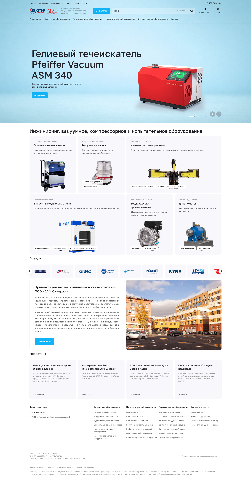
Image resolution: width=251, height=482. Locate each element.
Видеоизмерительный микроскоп (141, 437)
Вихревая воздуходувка (169, 412)
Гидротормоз (132, 412)
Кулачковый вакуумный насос (172, 437)
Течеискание (197, 412)
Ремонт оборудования (201, 416)
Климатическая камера (137, 420)
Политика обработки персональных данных (200, 456)
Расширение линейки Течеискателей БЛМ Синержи (99, 367)
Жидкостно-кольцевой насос (172, 429)
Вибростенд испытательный (139, 429)
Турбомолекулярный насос (106, 420)
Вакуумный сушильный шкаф (139, 425)
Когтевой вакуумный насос (171, 416)
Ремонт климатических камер (204, 420)
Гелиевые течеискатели (49, 145)
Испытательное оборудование (141, 407)
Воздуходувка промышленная (172, 433)
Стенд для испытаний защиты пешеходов (195, 367)
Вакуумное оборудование (107, 407)
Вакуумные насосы (94, 145)
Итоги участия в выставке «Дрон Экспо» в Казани (52, 367)
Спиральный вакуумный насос (108, 425)
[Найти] (191, 11)
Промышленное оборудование (174, 407)
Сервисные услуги (200, 407)
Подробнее (39, 95)
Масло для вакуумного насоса (204, 425)
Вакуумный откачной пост (106, 416)
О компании (44, 341)
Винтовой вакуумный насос (171, 420)
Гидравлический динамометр (139, 433)
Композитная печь (134, 416)
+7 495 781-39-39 (213, 3)
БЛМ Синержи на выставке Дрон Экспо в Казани (149, 367)
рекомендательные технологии (80, 467)
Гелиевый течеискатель (105, 412)
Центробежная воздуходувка (172, 425)
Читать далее (186, 474)
